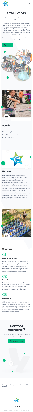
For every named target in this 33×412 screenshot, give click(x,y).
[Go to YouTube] (17, 406)
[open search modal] (25, 3)
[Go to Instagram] (15, 406)
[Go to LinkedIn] (19, 406)
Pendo (27, 410)
